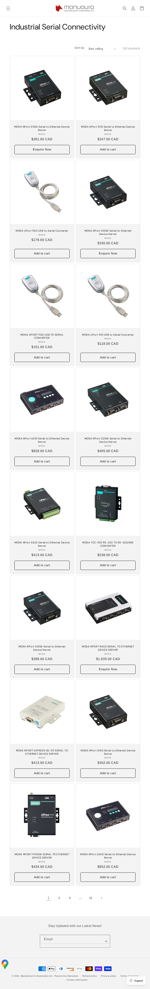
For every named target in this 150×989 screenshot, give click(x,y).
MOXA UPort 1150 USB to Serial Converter (42, 230)
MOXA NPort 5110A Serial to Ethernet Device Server (42, 128)
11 (90, 897)
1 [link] (49, 897)
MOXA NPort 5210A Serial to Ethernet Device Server (108, 440)
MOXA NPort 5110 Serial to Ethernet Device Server (108, 128)
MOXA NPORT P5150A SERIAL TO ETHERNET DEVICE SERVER (42, 856)
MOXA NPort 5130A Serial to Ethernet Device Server (42, 648)
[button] (8, 8)
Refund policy (89, 976)
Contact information (77, 980)
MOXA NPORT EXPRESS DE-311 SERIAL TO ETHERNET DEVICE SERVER (42, 752)
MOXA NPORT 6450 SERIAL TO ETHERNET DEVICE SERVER (108, 648)
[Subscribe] (105, 941)
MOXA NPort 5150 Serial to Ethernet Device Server (108, 752)
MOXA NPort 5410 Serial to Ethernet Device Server (42, 440)
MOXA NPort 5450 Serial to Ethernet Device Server (108, 856)
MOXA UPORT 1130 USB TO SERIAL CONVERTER (42, 336)
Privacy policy (108, 976)
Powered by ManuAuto (66, 976)
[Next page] (101, 898)
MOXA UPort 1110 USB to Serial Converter (108, 334)
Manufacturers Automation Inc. (37, 976)
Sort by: (80, 47)
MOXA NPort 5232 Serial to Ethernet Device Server (42, 544)
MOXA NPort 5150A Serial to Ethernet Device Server (108, 232)
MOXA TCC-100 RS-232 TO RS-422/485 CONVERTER (108, 544)
